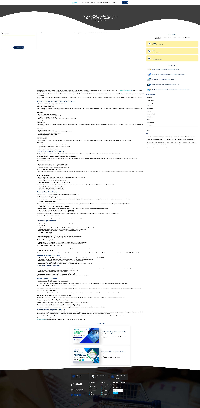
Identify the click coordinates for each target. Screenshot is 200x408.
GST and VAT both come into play (126, 90)
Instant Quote (125, 2)
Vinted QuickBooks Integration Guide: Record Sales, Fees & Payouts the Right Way (113, 332)
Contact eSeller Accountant (42, 319)
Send (116, 392)
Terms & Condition (74, 404)
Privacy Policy (80, 404)
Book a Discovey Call (18, 47)
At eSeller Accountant (41, 268)
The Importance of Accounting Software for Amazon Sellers (113, 352)
